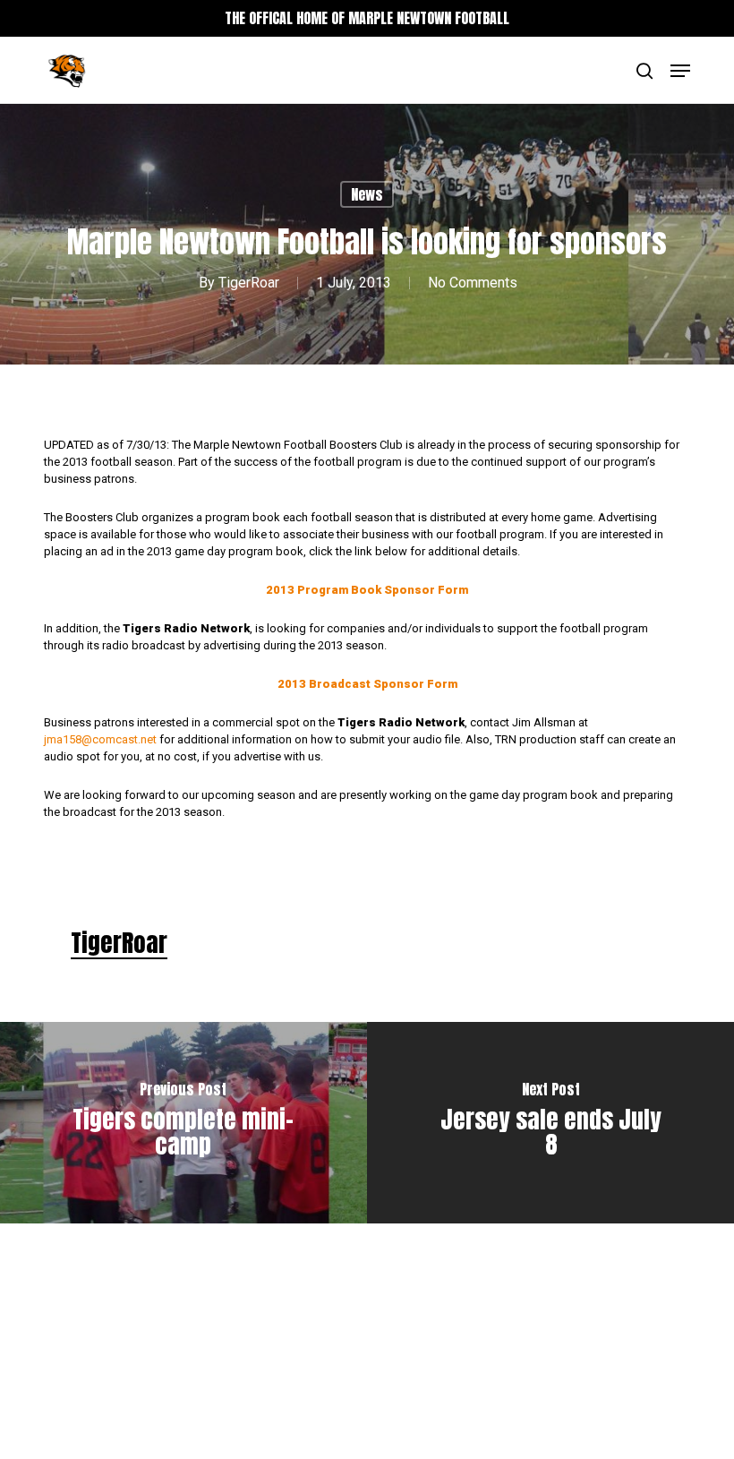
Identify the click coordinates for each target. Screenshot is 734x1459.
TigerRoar (248, 282)
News (367, 194)
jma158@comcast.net (100, 739)
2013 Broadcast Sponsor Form (367, 684)
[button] (680, 71)
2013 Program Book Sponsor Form (367, 589)
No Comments (472, 282)
